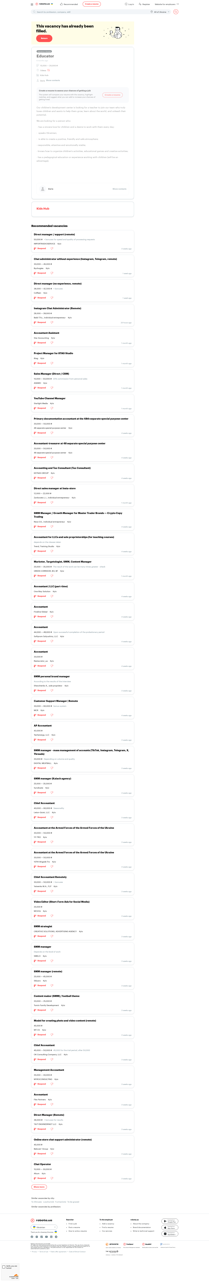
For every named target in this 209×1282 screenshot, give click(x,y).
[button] (169, 1221)
